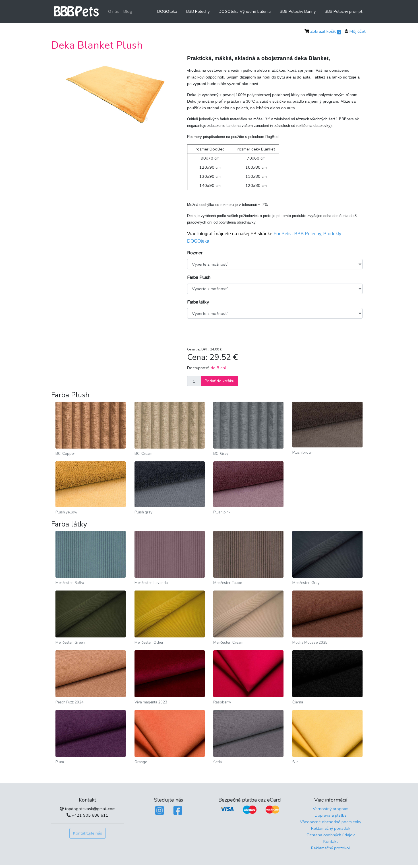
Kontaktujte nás (87, 833)
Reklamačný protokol (330, 848)
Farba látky (198, 302)
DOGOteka (167, 11)
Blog (127, 11)
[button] (64, 95)
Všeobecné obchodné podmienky (330, 822)
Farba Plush (198, 277)
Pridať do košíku (219, 381)
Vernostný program (330, 809)
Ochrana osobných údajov (331, 835)
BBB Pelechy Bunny (298, 11)
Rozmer (194, 253)
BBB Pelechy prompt (343, 11)
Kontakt (330, 841)
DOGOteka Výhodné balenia (245, 11)
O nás (113, 11)
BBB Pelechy (198, 11)
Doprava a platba (331, 815)
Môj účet (357, 31)
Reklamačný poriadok (330, 828)
